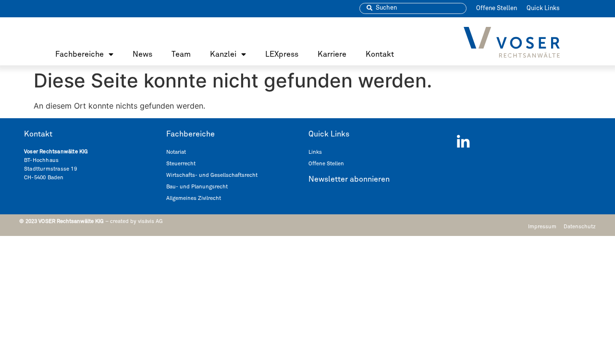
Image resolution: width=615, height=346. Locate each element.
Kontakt (380, 54)
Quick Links (543, 8)
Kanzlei (223, 54)
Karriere (332, 54)
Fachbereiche (79, 54)
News (142, 54)
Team (181, 54)
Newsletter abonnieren (349, 179)
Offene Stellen (496, 8)
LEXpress (281, 54)
